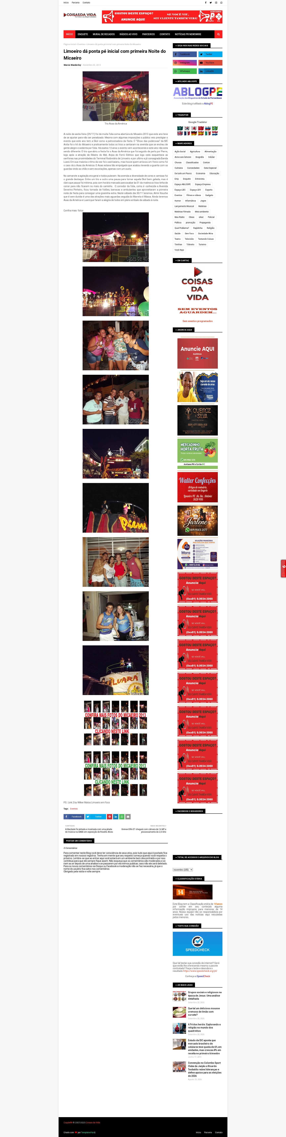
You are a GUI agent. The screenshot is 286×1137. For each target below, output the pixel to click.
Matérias (202, 206)
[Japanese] (194, 129)
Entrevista (199, 179)
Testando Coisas (206, 239)
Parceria (75, 2)
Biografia (200, 157)
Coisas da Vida (93, 1122)
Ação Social (180, 151)
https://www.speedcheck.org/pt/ (200, 971)
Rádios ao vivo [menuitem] (128, 34)
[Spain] (201, 134)
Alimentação (210, 151)
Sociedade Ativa (205, 233)
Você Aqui (179, 250)
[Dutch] (215, 134)
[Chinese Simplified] (201, 129)
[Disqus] (116, 989)
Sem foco (189, 233)
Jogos (203, 201)
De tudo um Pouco (183, 173)
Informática (190, 201)
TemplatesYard (88, 1132)
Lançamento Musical (184, 206)
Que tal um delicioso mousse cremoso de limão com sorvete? (204, 1011)
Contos (206, 162)
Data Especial (210, 168)
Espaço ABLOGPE (183, 184)
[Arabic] (180, 129)
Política (178, 222)
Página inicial (70, 44)
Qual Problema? (182, 228)
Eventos (81, 44)
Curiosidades (193, 168)
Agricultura (195, 151)
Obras (191, 217)
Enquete (187, 179)
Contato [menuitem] (165, 34)
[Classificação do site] (193, 898)
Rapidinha (197, 228)
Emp (177, 179)
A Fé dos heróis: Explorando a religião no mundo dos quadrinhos (204, 1027)
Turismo (202, 244)
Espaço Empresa (203, 184)
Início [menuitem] (69, 34)
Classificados (192, 162)
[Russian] (208, 129)
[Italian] (208, 134)
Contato (86, 2)
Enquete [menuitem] (83, 34)
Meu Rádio (179, 217)
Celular (211, 157)
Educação (214, 173)
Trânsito (190, 244)
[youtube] (210, 63)
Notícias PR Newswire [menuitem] (188, 34)
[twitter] (211, 2)
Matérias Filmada (183, 212)
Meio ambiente (202, 212)
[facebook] (205, 2)
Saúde (177, 233)
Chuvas (178, 162)
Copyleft (68, 1122)
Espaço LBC (180, 190)
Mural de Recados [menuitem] (104, 34)
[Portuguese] (215, 129)
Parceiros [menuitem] (148, 34)
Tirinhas (178, 244)
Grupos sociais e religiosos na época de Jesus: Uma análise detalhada (205, 995)
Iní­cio (66, 2)
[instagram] (216, 2)
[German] (194, 134)
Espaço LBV (195, 190)
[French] (187, 134)
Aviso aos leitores (183, 157)
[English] (180, 134)
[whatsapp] (221, 2)
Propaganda (205, 222)
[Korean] (187, 129)
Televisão (189, 239)
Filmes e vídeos (194, 195)
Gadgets (209, 195)
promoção (190, 222)
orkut (201, 217)
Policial (211, 217)
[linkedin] (210, 71)
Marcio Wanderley (72, 65)
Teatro (177, 239)
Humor (178, 201)
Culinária (179, 168)
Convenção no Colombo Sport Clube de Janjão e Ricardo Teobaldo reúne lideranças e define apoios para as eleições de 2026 (204, 1069)
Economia (200, 173)
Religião (210, 228)
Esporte (208, 190)
